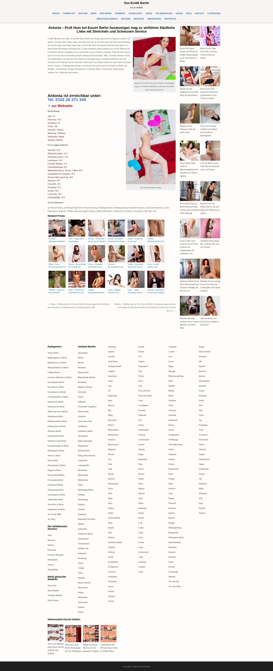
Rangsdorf (82, 514)
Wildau (81, 592)
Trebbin (81, 568)
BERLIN (56, 13)
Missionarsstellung (175, 376)
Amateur (111, 356)
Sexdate (171, 567)
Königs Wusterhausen (86, 456)
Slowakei (202, 356)
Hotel (140, 484)
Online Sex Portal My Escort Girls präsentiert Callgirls (91, 648)
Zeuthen (81, 607)
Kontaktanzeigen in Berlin (58, 446)
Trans (201, 430)
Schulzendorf (83, 539)
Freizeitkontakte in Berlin (58, 397)
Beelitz (80, 358)
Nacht (170, 405)
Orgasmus (172, 454)
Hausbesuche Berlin (55, 402)
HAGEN (179, 13)
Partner (171, 464)
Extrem (111, 601)
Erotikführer (113, 562)
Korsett (141, 518)
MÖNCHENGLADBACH (107, 19)
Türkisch (202, 449)
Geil (140, 420)
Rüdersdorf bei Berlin (86, 519)
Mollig (171, 391)
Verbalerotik (204, 469)
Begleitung (112, 396)
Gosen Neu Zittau (85, 421)
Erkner (80, 397)
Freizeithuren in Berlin (57, 392)
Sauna (170, 562)
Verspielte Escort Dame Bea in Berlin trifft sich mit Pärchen (209, 244)
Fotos (140, 381)
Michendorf (82, 470)
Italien (140, 503)
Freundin (142, 410)
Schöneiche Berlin (85, 534)
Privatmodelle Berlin (56, 475)
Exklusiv (111, 596)
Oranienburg (83, 499)
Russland (172, 557)
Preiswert (172, 503)
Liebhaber (172, 347)
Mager (171, 366)
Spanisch (202, 371)
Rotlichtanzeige (174, 542)
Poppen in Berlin (54, 470)
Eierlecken (52, 550)
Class (110, 464)
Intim (140, 498)
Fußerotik (142, 415)
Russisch (171, 552)
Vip (200, 479)
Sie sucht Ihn (173, 581)
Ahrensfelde (83, 353)
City (109, 459)
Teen (201, 405)
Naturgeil (172, 410)
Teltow (80, 563)
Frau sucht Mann (145, 396)
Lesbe (140, 557)
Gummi (141, 444)
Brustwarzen (113, 444)
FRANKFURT (69, 13)
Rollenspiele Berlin (176, 537)
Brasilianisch (113, 435)
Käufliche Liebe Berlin (57, 441)
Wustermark (83, 602)
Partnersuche (173, 469)
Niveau (171, 425)
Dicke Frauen (53, 600)
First (140, 371)
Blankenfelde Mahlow (87, 377)
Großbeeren (82, 426)
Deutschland (113, 484)
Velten (80, 573)
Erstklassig (112, 577)
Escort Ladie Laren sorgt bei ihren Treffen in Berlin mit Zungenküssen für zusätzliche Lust (189, 247)
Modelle (171, 386)
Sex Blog (51, 519)
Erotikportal (113, 567)
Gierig (140, 425)
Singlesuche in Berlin (56, 509)
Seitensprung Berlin (56, 490)
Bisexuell (51, 540)
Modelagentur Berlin (56, 451)
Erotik (110, 557)
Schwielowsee (83, 544)
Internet (141, 493)
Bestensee (82, 368)
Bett (109, 410)
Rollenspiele (52, 560)
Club (110, 469)
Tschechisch (203, 440)
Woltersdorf (82, 597)
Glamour (141, 435)
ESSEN (149, 13)
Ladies (141, 528)
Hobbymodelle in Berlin (57, 421)
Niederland (172, 420)
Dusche (111, 528)
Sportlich (202, 386)
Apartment (112, 376)
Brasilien (111, 440)
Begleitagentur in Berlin (57, 358)
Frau (140, 386)
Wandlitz (81, 578)
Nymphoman (173, 435)
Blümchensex (113, 430)
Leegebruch (82, 460)
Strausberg (82, 558)
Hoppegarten (83, 446)
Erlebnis (111, 552)
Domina (51, 545)
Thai (200, 410)
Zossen (80, 612)
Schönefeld (82, 529)
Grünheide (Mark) (85, 431)
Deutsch (111, 479)
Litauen (171, 352)
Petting (171, 479)
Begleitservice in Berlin (57, 363)
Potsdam (81, 509)
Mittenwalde (83, 475)
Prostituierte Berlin (55, 485)
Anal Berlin (112, 361)
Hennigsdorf (83, 436)
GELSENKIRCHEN (164, 13)
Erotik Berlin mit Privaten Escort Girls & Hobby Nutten (109, 648)
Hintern (141, 474)
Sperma (202, 376)
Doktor (111, 513)
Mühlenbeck (83, 480)
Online (171, 449)
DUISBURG (120, 13)
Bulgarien (112, 449)
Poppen (171, 498)
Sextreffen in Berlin (56, 504)
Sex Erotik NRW (54, 514)
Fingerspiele (143, 366)
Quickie (171, 513)
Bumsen (111, 454)
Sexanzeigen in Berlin (56, 495)
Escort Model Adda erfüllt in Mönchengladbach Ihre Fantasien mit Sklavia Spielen (189, 169)
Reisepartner (173, 533)
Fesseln (141, 347)
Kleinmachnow (84, 451)
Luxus (170, 361)
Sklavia (51, 565)
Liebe (140, 572)
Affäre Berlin (53, 353)
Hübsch (141, 489)
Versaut (202, 474)
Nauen (80, 485)
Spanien (202, 366)
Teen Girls (52, 586)
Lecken (141, 542)
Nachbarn (172, 400)
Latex (140, 537)
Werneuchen (83, 588)
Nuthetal (81, 495)
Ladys (140, 533)
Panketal (81, 504)
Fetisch (141, 352)
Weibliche (203, 484)
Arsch (110, 381)
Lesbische (142, 562)
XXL (201, 498)
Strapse (202, 391)
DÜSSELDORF (135, 13)
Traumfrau (203, 435)
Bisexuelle (112, 420)
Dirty (110, 503)
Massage (171, 371)
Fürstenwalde (83, 411)
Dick (110, 493)
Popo (170, 493)
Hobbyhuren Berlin (55, 416)
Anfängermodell (114, 366)
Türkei (201, 444)
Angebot (111, 371)
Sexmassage (173, 572)
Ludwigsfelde (83, 465)
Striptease (203, 396)
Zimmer (202, 513)
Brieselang (82, 382)
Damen (111, 474)
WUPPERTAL (170, 19)
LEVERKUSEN (214, 13)
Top (200, 420)
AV (109, 391)
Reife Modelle (53, 591)
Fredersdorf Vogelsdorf (87, 407)
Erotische (112, 572)
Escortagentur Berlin (56, 382)
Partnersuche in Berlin (57, 465)
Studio (201, 400)
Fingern (141, 361)
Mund (170, 396)
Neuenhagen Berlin (85, 490)
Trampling (203, 425)
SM (200, 361)
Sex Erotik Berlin (136, 3)
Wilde (201, 489)
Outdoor (171, 459)
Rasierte (171, 518)
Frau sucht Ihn (144, 391)
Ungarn (202, 454)
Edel (110, 533)
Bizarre (111, 425)
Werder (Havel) (84, 583)
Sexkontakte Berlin (55, 499)
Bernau (81, 363)
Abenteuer (112, 347)
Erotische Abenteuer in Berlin (60, 377)
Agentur (111, 352)
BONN (93, 13)
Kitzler (141, 513)
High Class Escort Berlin (58, 411)
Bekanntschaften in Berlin (58, 368)
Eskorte (111, 591)
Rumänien (172, 547)
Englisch (111, 547)
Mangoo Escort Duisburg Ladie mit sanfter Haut (188, 129)
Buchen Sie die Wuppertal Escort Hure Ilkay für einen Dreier (189, 92)
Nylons (171, 430)
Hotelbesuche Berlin (56, 436)
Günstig (141, 449)
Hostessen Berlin (54, 431)
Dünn (110, 523)
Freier (140, 400)
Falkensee (82, 402)
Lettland (141, 567)
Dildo (110, 498)
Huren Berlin (53, 460)
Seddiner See (83, 548)
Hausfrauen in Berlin (56, 407)
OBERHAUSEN (154, 19)
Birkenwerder (83, 372)
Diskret (111, 508)
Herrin (141, 469)
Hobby (141, 479)
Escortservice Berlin (56, 387)
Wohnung (202, 493)
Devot (110, 489)
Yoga (201, 503)
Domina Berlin (114, 518)
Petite (170, 474)
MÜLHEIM (125, 19)
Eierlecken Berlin (115, 542)
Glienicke (82, 416)
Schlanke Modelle (55, 595)
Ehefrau (111, 537)
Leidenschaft (143, 552)
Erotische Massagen (55, 555)
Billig (110, 415)
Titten (201, 415)
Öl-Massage (173, 440)
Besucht (111, 405)
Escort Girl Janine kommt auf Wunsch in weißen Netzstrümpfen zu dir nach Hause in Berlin (189, 54)
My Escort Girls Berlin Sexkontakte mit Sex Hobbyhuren (73, 648)
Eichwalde (82, 392)
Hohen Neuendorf (85, 441)
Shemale (171, 577)
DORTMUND (105, 13)
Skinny (201, 347)
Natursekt (172, 415)
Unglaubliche (204, 459)
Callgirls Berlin (54, 372)
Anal (49, 535)
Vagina (201, 464)
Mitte (170, 381)
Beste (110, 400)
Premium (172, 508)
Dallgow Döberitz (85, 387)
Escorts (111, 586)
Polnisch (171, 489)
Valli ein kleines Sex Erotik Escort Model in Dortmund (209, 321)
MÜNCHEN (139, 19)
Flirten (141, 376)
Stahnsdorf (82, 553)
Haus (140, 464)
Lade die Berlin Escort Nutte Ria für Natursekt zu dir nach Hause (209, 166)
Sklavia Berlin (204, 352)
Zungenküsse (53, 569)
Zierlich (202, 508)
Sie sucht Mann (174, 586)
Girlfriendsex (143, 430)
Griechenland (143, 440)
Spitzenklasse (204, 381)
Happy (141, 454)
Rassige (171, 523)
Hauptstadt (142, 459)
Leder (140, 547)
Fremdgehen (143, 405)
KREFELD (199, 13)
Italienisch (142, 508)
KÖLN (189, 13)
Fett (139, 356)
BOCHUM (82, 13)
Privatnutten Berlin (55, 480)
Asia (110, 386)
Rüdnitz (81, 524)
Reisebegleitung (174, 528)
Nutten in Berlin (54, 456)
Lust (170, 356)
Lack (140, 523)
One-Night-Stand (175, 444)
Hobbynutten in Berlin (57, 426)
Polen (170, 484)
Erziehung (112, 581)
